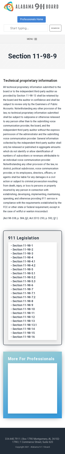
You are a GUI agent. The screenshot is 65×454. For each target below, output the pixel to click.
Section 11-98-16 (23, 336)
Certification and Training (33, 381)
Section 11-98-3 (22, 253)
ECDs (20, 395)
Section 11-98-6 (22, 285)
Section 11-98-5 (22, 269)
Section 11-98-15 (23, 332)
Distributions (25, 388)
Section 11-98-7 (22, 289)
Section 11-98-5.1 (23, 273)
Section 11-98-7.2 (23, 297)
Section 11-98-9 (22, 305)
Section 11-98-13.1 (24, 325)
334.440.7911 (12, 438)
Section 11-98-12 (23, 317)
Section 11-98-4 (22, 257)
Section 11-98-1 (22, 245)
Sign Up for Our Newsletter (34, 409)
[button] (32, 39)
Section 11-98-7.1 (23, 293)
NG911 (21, 374)
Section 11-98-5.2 (23, 277)
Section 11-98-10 (23, 309)
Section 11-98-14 (23, 328)
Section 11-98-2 (22, 249)
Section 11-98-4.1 (23, 261)
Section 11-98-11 (23, 313)
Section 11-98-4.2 (23, 265)
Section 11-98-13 (23, 321)
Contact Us (24, 402)
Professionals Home (31, 19)
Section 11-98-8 (22, 301)
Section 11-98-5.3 (23, 281)
